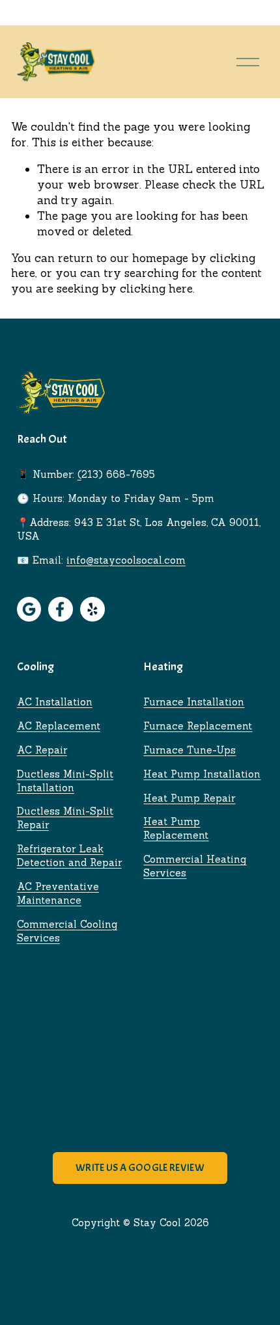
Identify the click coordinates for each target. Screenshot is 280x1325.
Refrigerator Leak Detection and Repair (69, 856)
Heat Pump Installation (201, 774)
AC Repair (42, 750)
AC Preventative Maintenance (58, 893)
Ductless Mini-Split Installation (65, 781)
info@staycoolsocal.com (126, 560)
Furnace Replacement (197, 726)
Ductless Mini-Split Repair (65, 818)
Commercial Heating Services (194, 866)
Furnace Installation (193, 702)
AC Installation (54, 702)
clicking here (156, 289)
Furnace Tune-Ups (189, 750)
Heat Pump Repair (189, 798)
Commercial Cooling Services (67, 931)
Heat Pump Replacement (175, 828)
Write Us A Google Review (140, 1167)
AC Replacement (58, 726)
